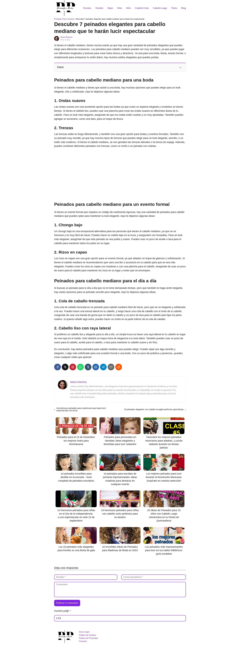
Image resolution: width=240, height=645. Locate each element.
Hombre (99, 8)
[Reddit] (118, 367)
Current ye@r (62, 611)
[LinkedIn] (95, 367)
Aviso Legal (84, 632)
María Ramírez (66, 37)
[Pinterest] (72, 367)
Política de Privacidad (88, 638)
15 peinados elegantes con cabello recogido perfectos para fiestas (154, 409)
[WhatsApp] (80, 367)
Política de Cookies (87, 635)
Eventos (87, 8)
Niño (128, 8)
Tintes (174, 8)
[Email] (111, 367)
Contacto (83, 641)
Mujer (110, 8)
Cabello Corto (142, 8)
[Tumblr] (88, 367)
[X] (65, 367)
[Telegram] (103, 367)
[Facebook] (57, 367)
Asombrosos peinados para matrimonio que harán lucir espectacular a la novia (81, 409)
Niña (119, 8)
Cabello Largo (160, 8)
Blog (183, 8)
